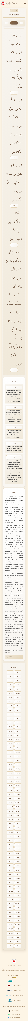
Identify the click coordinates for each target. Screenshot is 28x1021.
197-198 (10, 933)
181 (10, 912)
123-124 (17, 815)
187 (10, 920)
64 (18, 765)
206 (18, 946)
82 (18, 777)
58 (18, 756)
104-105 (17, 798)
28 (18, 710)
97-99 (10, 794)
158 (18, 874)
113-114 (17, 807)
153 (18, 866)
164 (18, 882)
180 (18, 908)
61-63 (10, 765)
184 (10, 916)
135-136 (10, 836)
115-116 (10, 811)
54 (10, 752)
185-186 (17, 916)
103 (10, 798)
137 (18, 836)
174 (18, 899)
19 (18, 697)
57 (10, 756)
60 (18, 760)
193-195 (10, 929)
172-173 (10, 899)
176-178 (17, 903)
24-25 (10, 706)
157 (10, 874)
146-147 (17, 853)
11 (18, 689)
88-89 (10, 786)
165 (10, 887)
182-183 (17, 912)
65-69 (10, 769)
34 (18, 722)
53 (18, 748)
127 (18, 819)
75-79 (18, 773)
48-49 (10, 744)
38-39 (10, 731)
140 (18, 840)
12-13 (10, 693)
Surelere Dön (14, 10)
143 (10, 849)
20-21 (10, 701)
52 (10, 748)
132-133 (10, 832)
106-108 (10, 802)
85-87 (18, 781)
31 (10, 718)
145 (10, 853)
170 (10, 895)
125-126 (10, 819)
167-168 (10, 891)
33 (10, 722)
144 (18, 849)
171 (18, 895)
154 (10, 870)
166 (18, 887)
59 (10, 760)
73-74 (10, 773)
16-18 (10, 697)
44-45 (10, 739)
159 (10, 878)
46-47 (18, 739)
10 (10, 689)
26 (18, 706)
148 (10, 857)
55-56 (18, 752)
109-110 (17, 802)
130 (10, 828)
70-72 (18, 769)
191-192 (17, 925)
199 (18, 933)
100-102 (17, 794)
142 (18, 845)
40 (18, 731)
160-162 (17, 878)
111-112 (10, 807)
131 (18, 828)
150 (10, 861)
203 (10, 941)
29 (10, 714)
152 (10, 866)
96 (18, 790)
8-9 (18, 685)
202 (18, 937)
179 (10, 908)
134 (18, 832)
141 (10, 845)
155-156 (17, 870)
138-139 (10, 840)
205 (10, 946)
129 (18, 824)
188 (18, 920)
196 (18, 929)
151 (18, 861)
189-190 (10, 925)
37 (18, 727)
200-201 (10, 937)
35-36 (10, 727)
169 (18, 891)
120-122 (10, 815)
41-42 (10, 735)
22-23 (18, 701)
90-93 (18, 786)
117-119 (17, 811)
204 (18, 941)
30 (18, 714)
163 (10, 882)
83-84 (10, 781)
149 (18, 857)
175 (10, 903)
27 (10, 710)
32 (18, 718)
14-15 (18, 693)
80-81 (10, 777)
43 (18, 735)
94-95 (10, 790)
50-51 (18, 744)
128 (10, 824)
